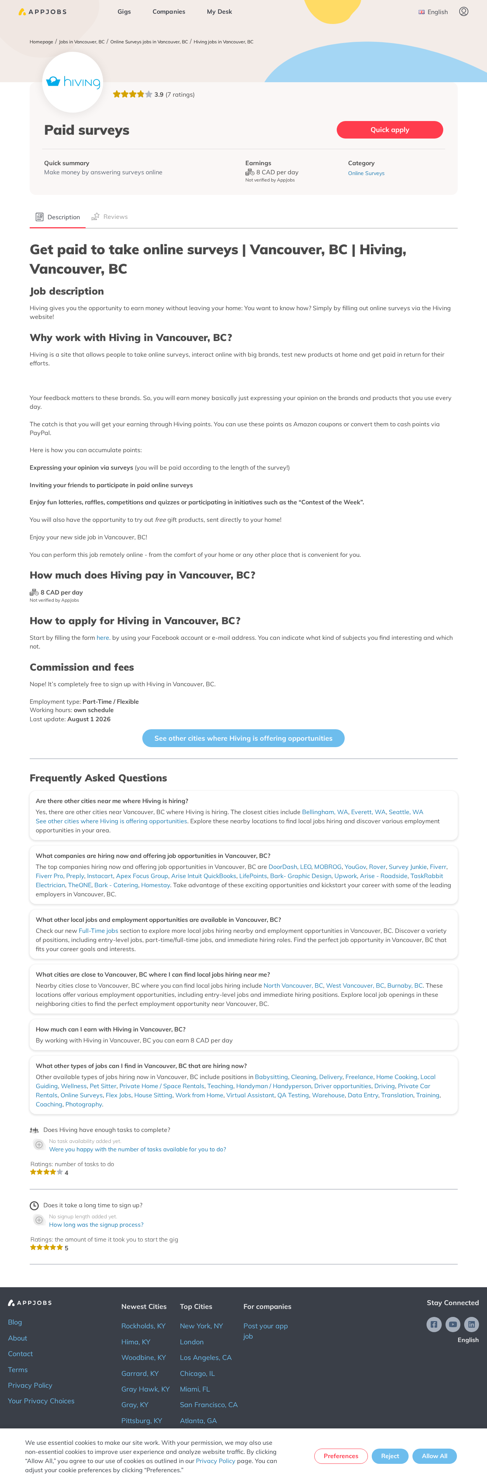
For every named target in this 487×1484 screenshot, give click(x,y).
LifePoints (253, 876)
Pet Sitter (103, 1086)
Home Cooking (396, 1077)
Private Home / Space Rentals (161, 1086)
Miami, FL (195, 1389)
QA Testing (293, 1095)
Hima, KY (135, 1341)
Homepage (41, 42)
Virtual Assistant (250, 1095)
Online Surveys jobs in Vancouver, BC (149, 42)
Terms (18, 1369)
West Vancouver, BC (355, 985)
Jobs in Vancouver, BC (82, 42)
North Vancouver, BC (293, 985)
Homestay (155, 885)
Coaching (49, 1104)
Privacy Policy (30, 1385)
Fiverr (438, 866)
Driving (384, 1086)
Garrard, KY (140, 1373)
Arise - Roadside (383, 876)
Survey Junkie (408, 866)
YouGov (355, 866)
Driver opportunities (342, 1086)
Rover (377, 866)
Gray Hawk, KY (145, 1389)
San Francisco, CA (209, 1404)
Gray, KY (134, 1404)
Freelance (359, 1077)
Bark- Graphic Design (300, 876)
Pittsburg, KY (141, 1420)
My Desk (219, 11)
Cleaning (303, 1077)
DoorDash (283, 866)
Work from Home (199, 1095)
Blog (15, 1322)
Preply (75, 876)
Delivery (330, 1077)
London (192, 1341)
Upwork (345, 876)
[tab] (58, 217)
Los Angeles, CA (206, 1357)
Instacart (100, 876)
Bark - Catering (116, 885)
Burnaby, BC (405, 985)
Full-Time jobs (99, 930)
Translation (397, 1095)
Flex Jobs (118, 1095)
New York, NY (201, 1325)
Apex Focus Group (142, 876)
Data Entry (363, 1095)
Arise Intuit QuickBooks (203, 876)
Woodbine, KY (143, 1357)
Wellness (74, 1086)
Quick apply (390, 129)
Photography (83, 1104)
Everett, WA (368, 812)
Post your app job (266, 1331)
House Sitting (153, 1095)
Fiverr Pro (49, 876)
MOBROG (328, 866)
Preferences (341, 1456)
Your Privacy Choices (41, 1400)
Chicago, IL (197, 1373)
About (17, 1338)
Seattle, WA (406, 812)
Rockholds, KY (143, 1325)
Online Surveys (81, 1095)
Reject (390, 1456)
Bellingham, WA (325, 812)
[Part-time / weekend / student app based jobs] (42, 12)
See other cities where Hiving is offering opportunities (243, 738)
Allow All (434, 1456)
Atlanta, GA (198, 1420)
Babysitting (271, 1077)
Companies (169, 11)
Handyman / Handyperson (273, 1086)
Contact (20, 1353)
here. (104, 637)
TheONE (79, 885)
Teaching (220, 1086)
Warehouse (328, 1095)
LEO (305, 866)
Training (427, 1095)
